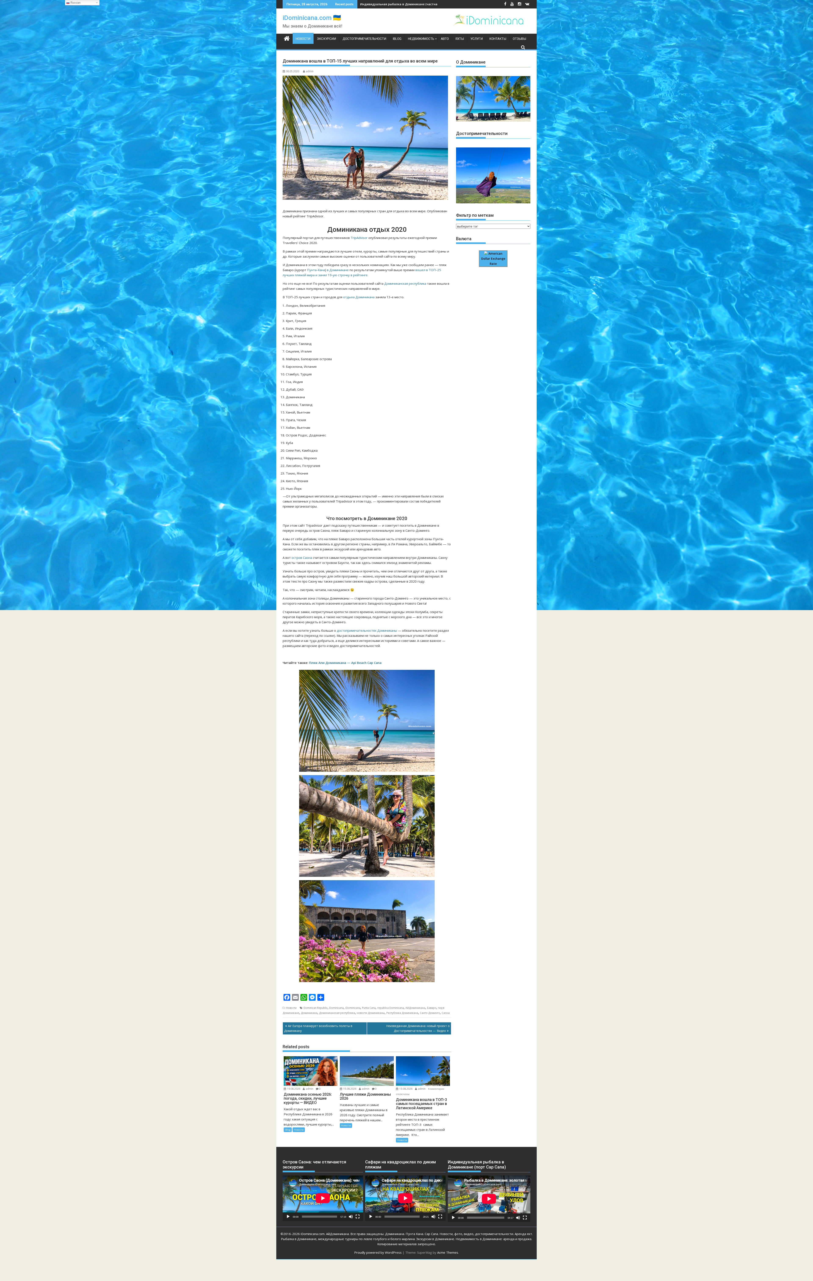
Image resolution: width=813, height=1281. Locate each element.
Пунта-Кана (316, 270)
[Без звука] (351, 1216)
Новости (303, 39)
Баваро (431, 1008)
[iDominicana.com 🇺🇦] (286, 38)
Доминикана (309, 1013)
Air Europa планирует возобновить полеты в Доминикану (318, 1028)
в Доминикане (338, 270)
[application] (323, 1198)
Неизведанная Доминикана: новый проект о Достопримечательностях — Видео (418, 1028)
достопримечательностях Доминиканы (367, 630)
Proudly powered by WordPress (378, 1252)
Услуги (476, 39)
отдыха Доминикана (359, 297)
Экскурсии (326, 39)
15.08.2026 (350, 1089)
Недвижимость (421, 39)
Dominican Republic (316, 1008)
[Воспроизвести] (288, 1216)
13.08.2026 (406, 1089)
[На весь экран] (357, 1216)
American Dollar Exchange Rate (493, 258)
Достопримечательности (364, 39)
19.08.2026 (293, 1089)
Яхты (459, 39)
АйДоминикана (415, 1008)
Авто (445, 39)
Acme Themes (447, 1252)
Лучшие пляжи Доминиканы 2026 (386, 4)
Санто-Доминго (430, 1013)
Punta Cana (369, 1008)
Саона (446, 1013)
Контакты (497, 39)
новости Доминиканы (371, 1013)
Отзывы (519, 39)
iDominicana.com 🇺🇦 (312, 17)
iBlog (397, 39)
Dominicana (336, 1008)
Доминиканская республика (405, 283)
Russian (75, 2)
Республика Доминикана (402, 1013)
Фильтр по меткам (475, 215)
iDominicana (352, 1008)
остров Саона (302, 557)
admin (310, 71)
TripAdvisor (359, 238)
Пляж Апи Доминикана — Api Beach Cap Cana (345, 663)
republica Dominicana (390, 1008)
